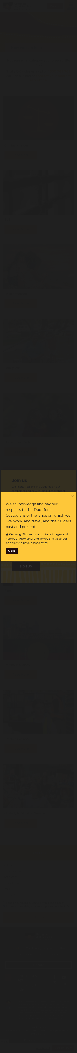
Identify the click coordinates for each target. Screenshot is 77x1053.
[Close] (72, 496)
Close (11, 550)
